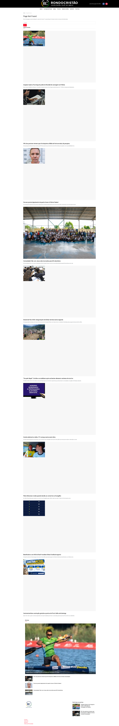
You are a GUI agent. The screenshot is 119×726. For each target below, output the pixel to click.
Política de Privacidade (28, 723)
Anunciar (26, 722)
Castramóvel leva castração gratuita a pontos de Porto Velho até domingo (44, 613)
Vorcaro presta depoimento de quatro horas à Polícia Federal (40, 202)
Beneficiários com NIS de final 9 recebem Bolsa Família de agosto (42, 554)
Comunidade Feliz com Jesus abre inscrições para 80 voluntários (42, 261)
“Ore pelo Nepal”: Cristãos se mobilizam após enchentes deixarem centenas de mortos (48, 378)
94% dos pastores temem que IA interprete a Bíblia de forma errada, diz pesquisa (46, 143)
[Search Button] (25, 25)
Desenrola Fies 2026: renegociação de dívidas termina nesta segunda (43, 320)
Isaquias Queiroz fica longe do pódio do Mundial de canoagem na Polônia (44, 85)
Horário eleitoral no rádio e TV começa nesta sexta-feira (39, 437)
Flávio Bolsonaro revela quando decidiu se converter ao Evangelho (42, 496)
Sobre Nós (26, 720)
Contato (25, 719)
